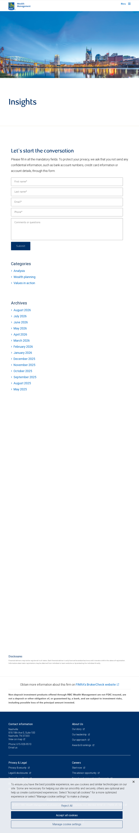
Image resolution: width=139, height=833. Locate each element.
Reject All (66, 805)
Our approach (79, 739)
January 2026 (23, 353)
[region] (69, 805)
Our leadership (79, 734)
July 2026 (20, 316)
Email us (12, 747)
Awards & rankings (82, 745)
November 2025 (24, 365)
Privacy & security (17, 767)
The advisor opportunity (84, 772)
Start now (77, 767)
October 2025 (23, 371)
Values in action (24, 283)
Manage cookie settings (67, 824)
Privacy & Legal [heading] (17, 762)
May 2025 (20, 389)
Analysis (19, 271)
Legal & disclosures (18, 772)
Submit (20, 246)
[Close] (133, 781)
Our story (77, 729)
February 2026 (23, 347)
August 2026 (22, 310)
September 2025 (25, 377)
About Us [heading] (77, 724)
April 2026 (20, 334)
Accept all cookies (67, 815)
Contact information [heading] (20, 724)
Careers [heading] (76, 762)
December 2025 (24, 359)
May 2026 (20, 328)
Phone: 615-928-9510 (19, 744)
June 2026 (21, 322)
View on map (15, 739)
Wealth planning (24, 277)
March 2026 (22, 340)
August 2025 (22, 383)
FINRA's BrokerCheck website (96, 684)
